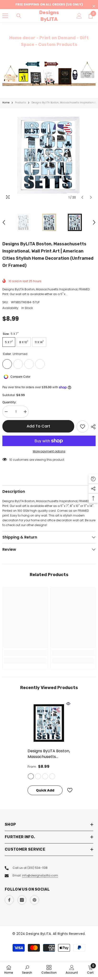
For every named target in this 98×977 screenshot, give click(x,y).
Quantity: (9, 402)
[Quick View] (68, 703)
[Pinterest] (34, 899)
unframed (31, 776)
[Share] (92, 426)
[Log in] (79, 15)
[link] (25, 653)
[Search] (19, 16)
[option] (49, 73)
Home (6, 102)
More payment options (49, 451)
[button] (82, 197)
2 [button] (51, 80)
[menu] (5, 16)
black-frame (38, 776)
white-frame (52, 776)
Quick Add (45, 790)
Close (94, 6)
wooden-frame (45, 776)
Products (20, 102)
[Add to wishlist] (82, 426)
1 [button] (46, 80)
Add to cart (38, 426)
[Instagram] (21, 899)
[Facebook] (9, 899)
